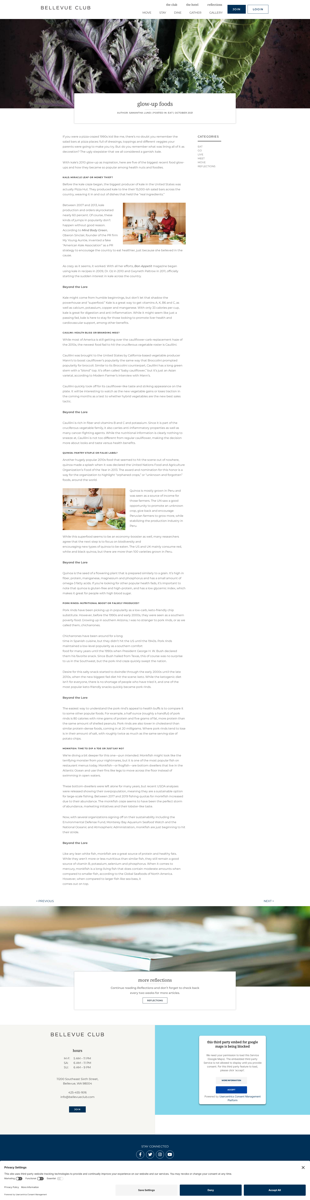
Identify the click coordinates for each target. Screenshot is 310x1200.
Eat (170, 112)
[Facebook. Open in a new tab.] (140, 1155)
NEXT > (269, 901)
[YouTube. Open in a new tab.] (170, 1155)
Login (258, 9)
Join (237, 9)
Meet (201, 158)
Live (200, 154)
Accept (231, 1090)
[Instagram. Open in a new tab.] (160, 1155)
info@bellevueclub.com (77, 1097)
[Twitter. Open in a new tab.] (150, 1155)
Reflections (206, 166)
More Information (231, 1080)
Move (202, 162)
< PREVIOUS (45, 901)
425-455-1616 (77, 1092)
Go (200, 150)
